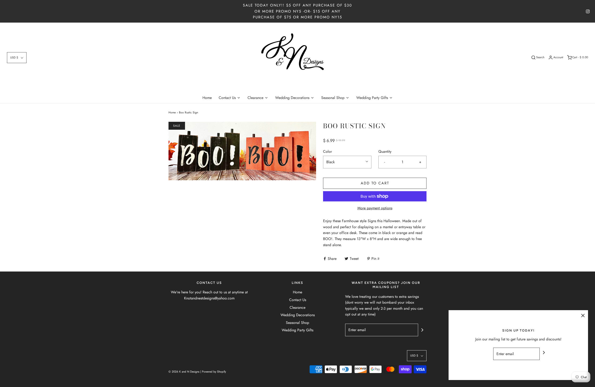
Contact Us (297, 299)
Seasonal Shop (297, 322)
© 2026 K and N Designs (184, 372)
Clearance (297, 307)
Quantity (384, 151)
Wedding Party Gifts (297, 330)
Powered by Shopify (214, 372)
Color (327, 151)
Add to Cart (375, 183)
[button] (16, 57)
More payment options (374, 208)
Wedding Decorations (298, 315)
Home (207, 97)
